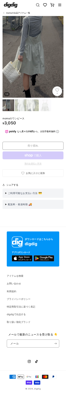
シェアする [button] (12, 184)
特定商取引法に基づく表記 (21, 306)
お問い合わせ (14, 283)
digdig (37, 389)
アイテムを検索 (15, 275)
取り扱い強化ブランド (18, 321)
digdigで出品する (16, 314)
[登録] (55, 344)
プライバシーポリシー (18, 298)
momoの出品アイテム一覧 (18, 13)
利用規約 (11, 291)
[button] (59, 5)
